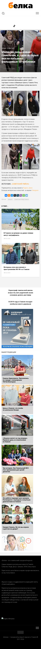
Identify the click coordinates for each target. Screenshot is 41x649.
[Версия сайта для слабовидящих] (20, 19)
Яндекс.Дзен (27, 188)
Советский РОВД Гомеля (21, 199)
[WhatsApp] (23, 195)
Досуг (15, 566)
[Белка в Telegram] (31, 26)
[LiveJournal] (18, 195)
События (10, 48)
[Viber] (20, 195)
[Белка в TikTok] (14, 26)
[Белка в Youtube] (27, 26)
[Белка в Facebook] (10, 26)
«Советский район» (20, 184)
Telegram (34, 190)
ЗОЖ (25, 566)
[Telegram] (26, 195)
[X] (15, 195)
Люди (4, 48)
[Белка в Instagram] (18, 26)
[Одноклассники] (9, 195)
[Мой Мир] (12, 195)
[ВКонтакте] (6, 195)
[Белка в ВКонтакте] (22, 26)
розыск (10, 199)
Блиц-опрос (32, 566)
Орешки (20, 566)
